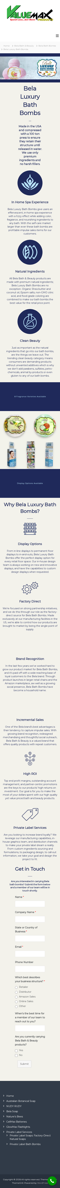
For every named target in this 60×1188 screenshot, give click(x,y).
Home (10, 1095)
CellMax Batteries (16, 1121)
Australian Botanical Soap (21, 1101)
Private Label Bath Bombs (25, 1144)
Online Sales (26, 1001)
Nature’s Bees (14, 1116)
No (20, 1055)
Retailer (23, 986)
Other (22, 1006)
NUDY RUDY (14, 1106)
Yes (21, 1050)
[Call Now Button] (52, 1181)
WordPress (42, 1183)
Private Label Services (19, 1132)
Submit (24, 1063)
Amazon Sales (27, 996)
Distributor (25, 991)
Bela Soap (12, 1111)
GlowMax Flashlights (18, 1126)
